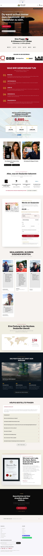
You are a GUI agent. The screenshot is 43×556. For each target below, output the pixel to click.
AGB (1, 532)
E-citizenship (23, 533)
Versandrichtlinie (3, 534)
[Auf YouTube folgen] (9, 548)
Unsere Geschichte (3, 528)
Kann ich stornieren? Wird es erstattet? (10, 437)
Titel (23, 222)
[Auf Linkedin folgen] (6, 548)
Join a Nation (2, 537)
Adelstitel (23, 529)
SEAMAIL (23, 532)
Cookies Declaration (3, 536)
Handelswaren (24, 530)
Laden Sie (23, 528)
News (1, 529)
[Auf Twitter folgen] (2, 548)
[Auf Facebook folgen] (1, 548)
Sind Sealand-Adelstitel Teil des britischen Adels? (12, 421)
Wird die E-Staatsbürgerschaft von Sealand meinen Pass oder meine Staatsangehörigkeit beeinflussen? (20, 424)
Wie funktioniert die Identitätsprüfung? (10, 434)
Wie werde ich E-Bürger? (8, 431)
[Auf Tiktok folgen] (11, 548)
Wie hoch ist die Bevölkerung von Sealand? (11, 418)
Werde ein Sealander (6, 26)
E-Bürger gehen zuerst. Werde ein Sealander (21, 392)
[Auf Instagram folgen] (4, 548)
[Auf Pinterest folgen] (8, 548)
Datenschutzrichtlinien (3, 533)
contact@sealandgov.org (22, 0)
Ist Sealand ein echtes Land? (8, 406)
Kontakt (1, 530)
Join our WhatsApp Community (27, 537)
